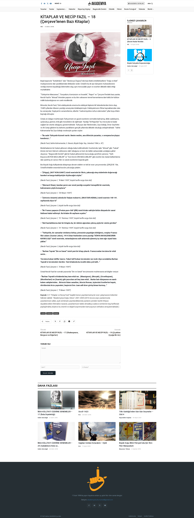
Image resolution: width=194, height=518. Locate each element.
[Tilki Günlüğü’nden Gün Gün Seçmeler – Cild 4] (137, 400)
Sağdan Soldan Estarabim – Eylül (92, 443)
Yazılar (43, 313)
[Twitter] (48, 4)
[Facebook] (41, 4)
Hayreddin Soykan (125, 417)
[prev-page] (128, 70)
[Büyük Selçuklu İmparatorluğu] (139, 55)
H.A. (79, 414)
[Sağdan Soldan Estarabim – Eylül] (97, 431)
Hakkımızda (132, 516)
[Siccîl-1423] (97, 400)
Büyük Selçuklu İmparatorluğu (138, 63)
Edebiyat (49, 313)
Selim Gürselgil (132, 66)
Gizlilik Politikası (149, 516)
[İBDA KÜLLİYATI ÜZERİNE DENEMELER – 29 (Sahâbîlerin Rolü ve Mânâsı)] (56, 431)
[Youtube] (51, 4)
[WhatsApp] (65, 321)
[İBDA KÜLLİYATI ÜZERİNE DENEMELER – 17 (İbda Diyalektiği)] (56, 400)
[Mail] (44, 4)
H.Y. (42, 26)
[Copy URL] (74, 321)
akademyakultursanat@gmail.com (100, 500)
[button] (150, 3)
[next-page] (131, 70)
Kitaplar (56, 313)
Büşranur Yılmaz (124, 449)
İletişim (140, 516)
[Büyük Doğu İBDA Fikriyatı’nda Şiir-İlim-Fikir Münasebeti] (137, 431)
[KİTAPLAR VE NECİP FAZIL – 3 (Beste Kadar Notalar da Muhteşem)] (139, 31)
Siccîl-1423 (83, 411)
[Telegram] (69, 321)
